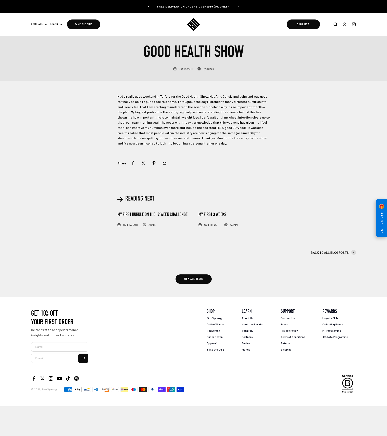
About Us (247, 318)
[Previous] (148, 6)
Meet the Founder (252, 324)
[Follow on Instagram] (51, 378)
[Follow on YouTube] (59, 378)
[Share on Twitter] (143, 163)
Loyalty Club (330, 318)
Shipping (286, 349)
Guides (246, 343)
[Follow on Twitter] (42, 378)
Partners (247, 337)
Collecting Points (332, 324)
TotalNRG (248, 330)
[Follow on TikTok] (68, 378)
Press (284, 324)
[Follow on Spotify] (76, 378)
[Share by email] (164, 163)
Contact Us (288, 318)
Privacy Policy (289, 330)
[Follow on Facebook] (34, 378)
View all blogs (194, 279)
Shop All (37, 24)
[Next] (238, 6)
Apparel (212, 343)
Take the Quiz (83, 24)
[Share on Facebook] (133, 163)
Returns (286, 343)
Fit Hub (246, 349)
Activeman (213, 330)
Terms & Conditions (293, 337)
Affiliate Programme (335, 337)
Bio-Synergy (214, 318)
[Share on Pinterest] (154, 163)
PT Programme (331, 330)
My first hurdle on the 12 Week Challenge (152, 215)
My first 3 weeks (212, 215)
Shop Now (303, 24)
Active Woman (215, 324)
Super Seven (215, 337)
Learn (54, 24)
